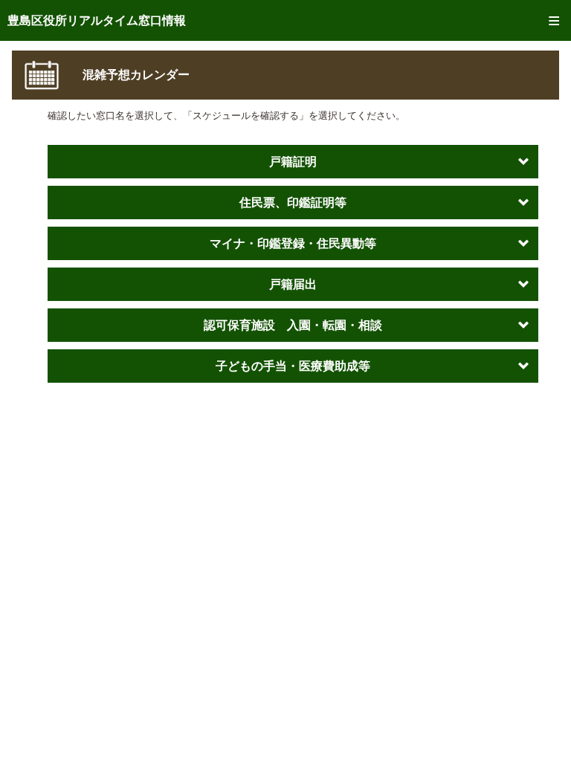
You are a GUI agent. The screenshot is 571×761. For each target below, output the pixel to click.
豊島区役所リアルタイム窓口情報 (96, 20)
